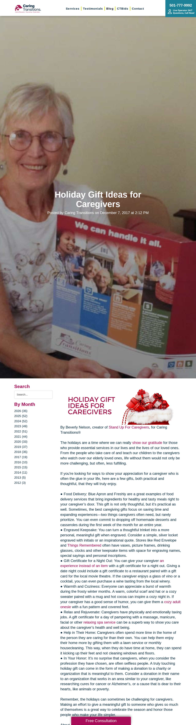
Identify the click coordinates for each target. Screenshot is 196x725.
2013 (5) (20, 477)
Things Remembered (84, 545)
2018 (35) (20, 452)
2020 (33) (20, 441)
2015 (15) (20, 467)
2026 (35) (20, 411)
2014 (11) (20, 472)
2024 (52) (20, 421)
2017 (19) (20, 457)
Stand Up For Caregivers (129, 427)
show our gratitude (147, 443)
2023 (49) (20, 426)
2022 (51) (20, 431)
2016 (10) (20, 462)
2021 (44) (20, 436)
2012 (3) (20, 482)
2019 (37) (20, 447)
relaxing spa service (99, 622)
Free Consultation (101, 720)
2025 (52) (20, 416)
